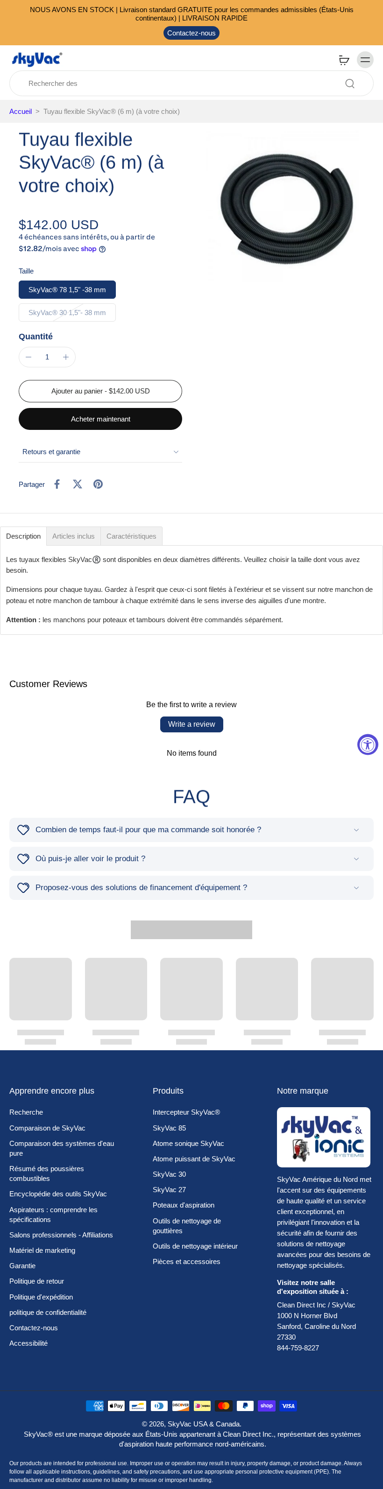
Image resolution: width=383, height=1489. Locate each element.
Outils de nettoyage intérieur (195, 1246)
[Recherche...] (349, 83)
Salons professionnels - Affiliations (61, 1235)
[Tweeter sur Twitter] (77, 484)
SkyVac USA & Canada (204, 1424)
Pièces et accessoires (186, 1261)
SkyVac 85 (169, 1128)
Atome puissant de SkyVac (194, 1159)
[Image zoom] (287, 205)
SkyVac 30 (169, 1174)
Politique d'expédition (41, 1297)
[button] (100, 391)
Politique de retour (36, 1281)
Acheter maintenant (100, 419)
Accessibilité (28, 1343)
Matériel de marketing (42, 1250)
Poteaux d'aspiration (183, 1205)
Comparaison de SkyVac (47, 1128)
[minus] (28, 357)
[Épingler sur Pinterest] (98, 484)
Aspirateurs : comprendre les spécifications (53, 1214)
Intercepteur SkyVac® (186, 1112)
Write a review (191, 724)
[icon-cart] (343, 59)
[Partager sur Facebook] (57, 484)
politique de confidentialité (47, 1312)
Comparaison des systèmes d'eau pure (61, 1148)
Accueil (20, 111)
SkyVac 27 (169, 1190)
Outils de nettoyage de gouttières (187, 1226)
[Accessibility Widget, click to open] (367, 744)
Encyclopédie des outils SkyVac (58, 1194)
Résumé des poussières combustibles (46, 1173)
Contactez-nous (191, 33)
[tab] (23, 536)
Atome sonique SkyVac (188, 1143)
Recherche (26, 1112)
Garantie (22, 1266)
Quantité (36, 336)
